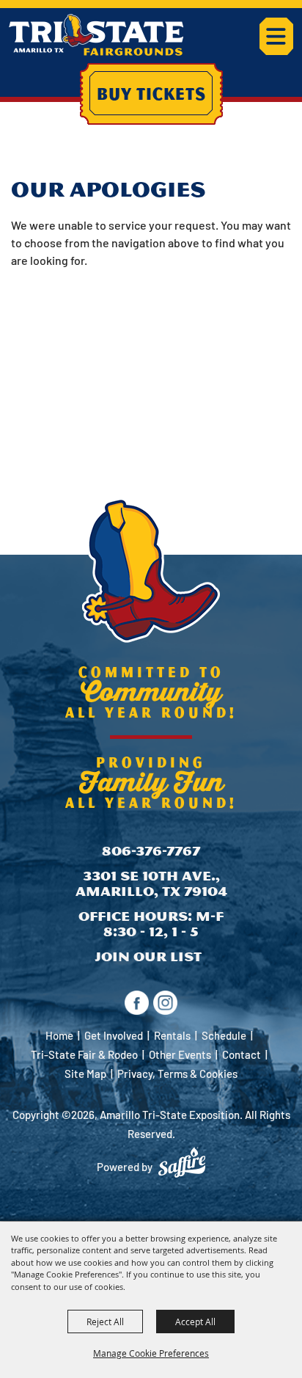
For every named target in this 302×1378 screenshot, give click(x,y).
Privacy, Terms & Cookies (177, 1073)
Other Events (180, 1054)
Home (59, 1035)
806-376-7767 (151, 850)
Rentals (172, 1035)
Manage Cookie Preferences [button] (151, 1353)
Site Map (85, 1073)
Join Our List (148, 956)
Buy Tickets (151, 93)
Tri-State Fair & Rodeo (84, 1054)
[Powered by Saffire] (181, 1162)
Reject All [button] (105, 1321)
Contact (241, 1054)
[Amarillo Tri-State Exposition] (96, 35)
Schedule (224, 1035)
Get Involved (113, 1035)
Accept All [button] (195, 1321)
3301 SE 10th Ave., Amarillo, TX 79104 (151, 884)
